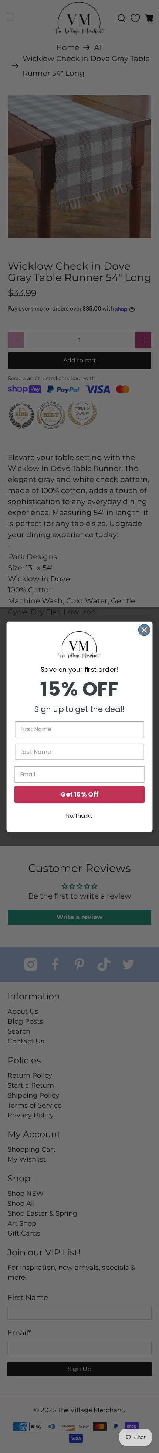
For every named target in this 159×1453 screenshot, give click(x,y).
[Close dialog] (144, 629)
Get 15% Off (79, 794)
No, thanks (79, 815)
